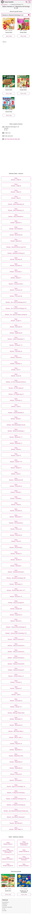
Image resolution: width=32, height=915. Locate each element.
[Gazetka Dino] (8, 880)
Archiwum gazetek (7, 907)
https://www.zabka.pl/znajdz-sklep (12, 139)
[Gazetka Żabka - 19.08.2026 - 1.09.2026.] (23, 81)
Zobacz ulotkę (9, 36)
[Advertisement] (16, 58)
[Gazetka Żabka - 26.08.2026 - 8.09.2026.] (9, 24)
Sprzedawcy (5, 902)
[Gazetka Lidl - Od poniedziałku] (24, 880)
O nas (3, 909)
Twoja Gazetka (8, 2)
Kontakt (4, 910)
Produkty (4, 905)
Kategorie (4, 904)
